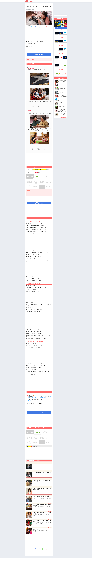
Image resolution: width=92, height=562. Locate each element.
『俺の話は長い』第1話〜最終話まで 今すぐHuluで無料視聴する (38, 54)
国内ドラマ (50, 551)
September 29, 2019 (30, 400)
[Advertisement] (39, 34)
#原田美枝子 (45, 397)
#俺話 (50, 396)
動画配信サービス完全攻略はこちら (61, 27)
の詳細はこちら (32, 446)
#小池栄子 (37, 397)
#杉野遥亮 (42, 397)
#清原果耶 (40, 397)
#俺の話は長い (30, 397)
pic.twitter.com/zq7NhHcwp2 (31, 398)
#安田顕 (35, 397)
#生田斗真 (33, 397)
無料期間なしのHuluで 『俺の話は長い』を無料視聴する (39, 203)
